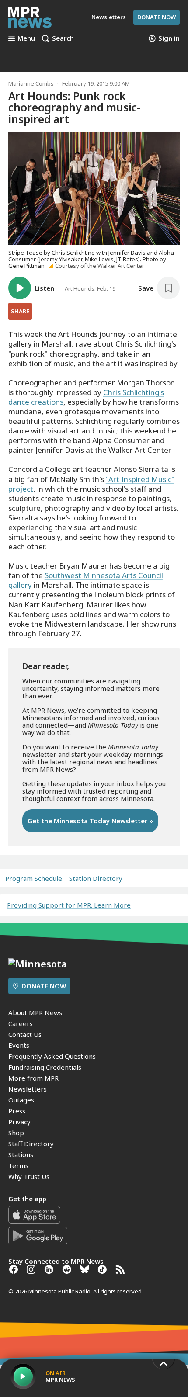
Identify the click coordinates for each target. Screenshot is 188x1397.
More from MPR (33, 1078)
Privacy (19, 1121)
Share (20, 311)
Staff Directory (31, 1143)
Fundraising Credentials (44, 1067)
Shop (16, 1132)
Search (63, 38)
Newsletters (27, 1089)
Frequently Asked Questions (52, 1056)
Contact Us (25, 1034)
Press (16, 1110)
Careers (20, 1023)
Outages (21, 1099)
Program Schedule (33, 878)
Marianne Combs (31, 83)
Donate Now (156, 17)
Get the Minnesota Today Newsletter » (90, 820)
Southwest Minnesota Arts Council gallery (85, 580)
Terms (18, 1165)
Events (18, 1045)
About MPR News (35, 1012)
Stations (20, 1154)
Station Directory (95, 878)
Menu (26, 38)
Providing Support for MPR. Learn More (69, 905)
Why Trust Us (28, 1176)
